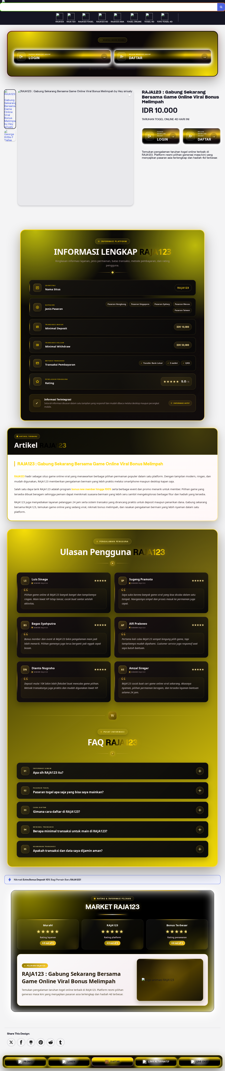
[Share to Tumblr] (60, 1042)
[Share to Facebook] (21, 1042)
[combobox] (108, 7)
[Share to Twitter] (11, 1042)
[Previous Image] (20, 148)
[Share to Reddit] (50, 1042)
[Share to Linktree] (31, 1042)
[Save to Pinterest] (41, 1042)
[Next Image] (130, 148)
